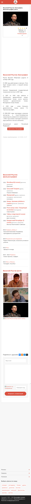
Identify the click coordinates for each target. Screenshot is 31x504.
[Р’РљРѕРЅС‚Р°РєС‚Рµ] (20, 355)
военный (13, 490)
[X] (27, 355)
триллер (4, 492)
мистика (18, 487)
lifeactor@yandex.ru (19, 499)
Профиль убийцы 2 (11, 230)
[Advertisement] (15, 53)
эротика (10, 492)
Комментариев (22, 33)
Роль (7, 247)
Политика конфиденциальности (10, 500)
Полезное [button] (4, 476)
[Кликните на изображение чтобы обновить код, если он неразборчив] (10, 388)
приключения (6, 490)
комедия (4, 485)
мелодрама (12, 485)
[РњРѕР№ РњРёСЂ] (25, 355)
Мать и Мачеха (10, 262)
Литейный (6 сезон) (13, 182)
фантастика (21, 490)
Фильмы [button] (3, 469)
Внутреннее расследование (14, 238)
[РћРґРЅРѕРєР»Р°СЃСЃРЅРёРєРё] (22, 355)
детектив (11, 487)
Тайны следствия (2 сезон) (16, 214)
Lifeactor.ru (4, 499)
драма (24, 485)
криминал (4, 487)
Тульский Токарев (13, 188)
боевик (19, 485)
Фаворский (10, 195)
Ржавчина (12, 254)
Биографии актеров (19, 497)
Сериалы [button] (3, 473)
